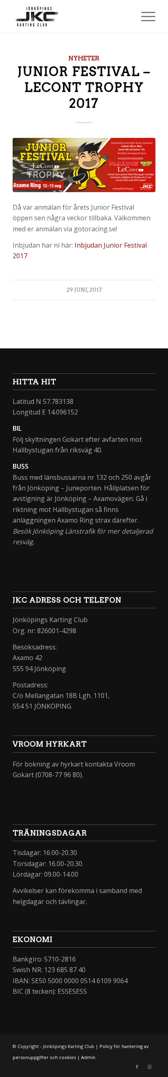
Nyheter (84, 58)
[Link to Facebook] (137, 1067)
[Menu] (144, 16)
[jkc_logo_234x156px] (70, 16)
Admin (88, 1057)
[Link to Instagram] (149, 1067)
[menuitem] (144, 16)
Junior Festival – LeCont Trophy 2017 (84, 87)
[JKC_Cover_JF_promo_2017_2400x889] (84, 165)
